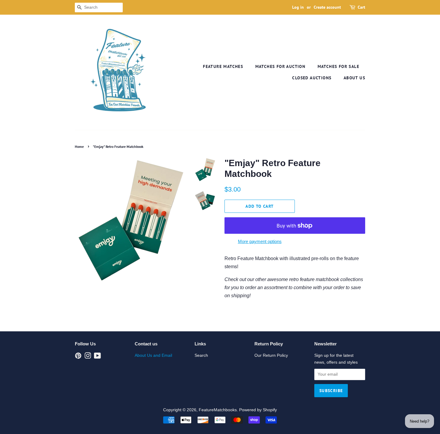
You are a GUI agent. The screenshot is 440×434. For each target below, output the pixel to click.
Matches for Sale (338, 66)
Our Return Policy (271, 355)
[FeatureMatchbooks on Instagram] (87, 357)
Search (201, 355)
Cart (361, 7)
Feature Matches (223, 66)
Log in (298, 7)
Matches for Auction (280, 66)
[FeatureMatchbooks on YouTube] (97, 357)
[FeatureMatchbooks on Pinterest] (78, 357)
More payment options (260, 241)
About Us (354, 78)
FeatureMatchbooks (218, 410)
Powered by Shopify (258, 410)
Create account (327, 7)
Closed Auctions (311, 78)
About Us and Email (153, 355)
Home (79, 146)
